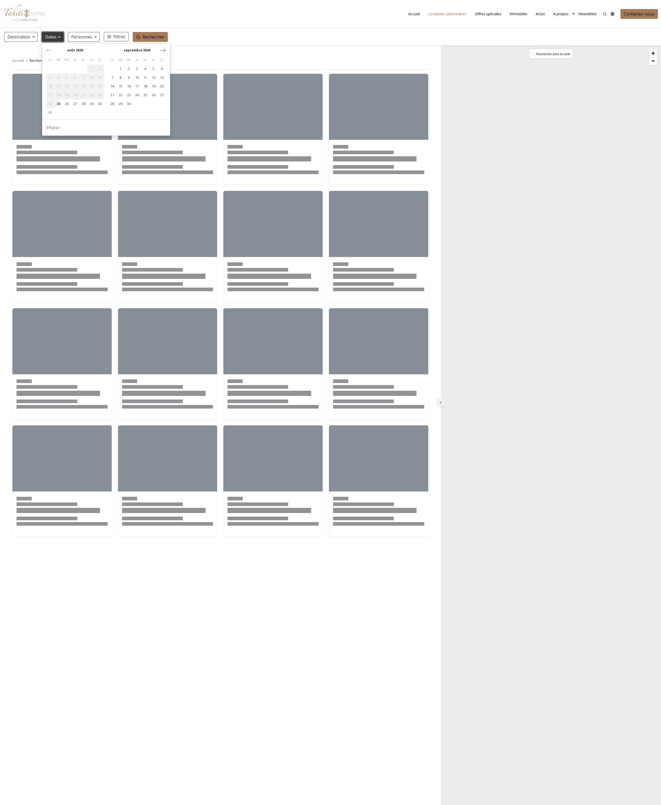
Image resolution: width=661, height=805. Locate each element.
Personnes (81, 37)
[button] (573, 14)
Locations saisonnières (447, 13)
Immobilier (519, 13)
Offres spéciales (488, 13)
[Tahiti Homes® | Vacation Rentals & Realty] (25, 13)
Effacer (53, 128)
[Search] (605, 14)
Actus (540, 13)
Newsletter (587, 13)
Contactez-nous (639, 14)
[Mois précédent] (49, 50)
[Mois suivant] (163, 50)
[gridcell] (92, 69)
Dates (51, 37)
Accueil (414, 13)
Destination (18, 37)
